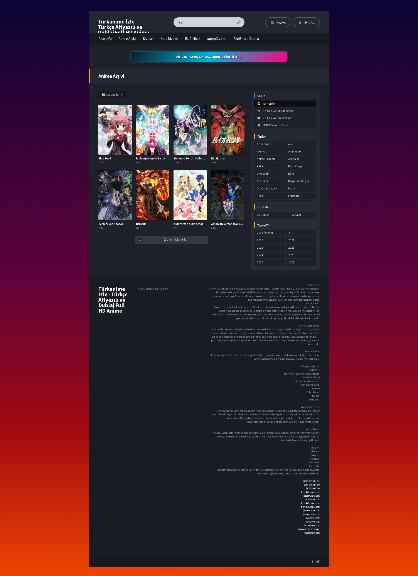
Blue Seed (104, 158)
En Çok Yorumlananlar (277, 118)
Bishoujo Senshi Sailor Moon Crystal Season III (203, 158)
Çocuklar (262, 181)
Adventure (264, 144)
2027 (291, 262)
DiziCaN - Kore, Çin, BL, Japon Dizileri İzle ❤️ (209, 57)
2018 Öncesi (265, 233)
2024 (260, 255)
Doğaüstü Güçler (298, 181)
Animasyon (295, 151)
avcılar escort (312, 499)
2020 (260, 240)
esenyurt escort (311, 495)
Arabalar (293, 159)
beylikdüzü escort (310, 492)
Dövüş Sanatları (267, 188)
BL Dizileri (192, 38)
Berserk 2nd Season (111, 224)
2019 (291, 233)
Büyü (291, 174)
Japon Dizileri (216, 38)
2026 (260, 262)
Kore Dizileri (169, 38)
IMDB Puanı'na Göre (275, 125)
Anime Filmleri (266, 159)
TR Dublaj (263, 215)
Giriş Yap (309, 22)
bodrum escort (312, 525)
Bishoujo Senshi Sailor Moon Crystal (159, 158)
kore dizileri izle (311, 480)
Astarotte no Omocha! (188, 224)
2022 (260, 247)
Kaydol (281, 22)
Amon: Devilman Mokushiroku (230, 224)
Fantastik (294, 196)
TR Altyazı (294, 215)
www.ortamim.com (309, 529)
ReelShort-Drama (246, 38)
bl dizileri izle (313, 488)
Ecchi (260, 196)
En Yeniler (269, 103)
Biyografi (263, 174)
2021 (291, 240)
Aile (290, 144)
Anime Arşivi (127, 38)
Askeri (261, 166)
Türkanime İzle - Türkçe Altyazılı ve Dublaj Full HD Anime (123, 27)
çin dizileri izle (312, 484)
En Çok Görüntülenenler (278, 111)
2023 (291, 247)
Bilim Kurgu (295, 166)
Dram (291, 188)
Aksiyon (262, 151)
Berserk (141, 224)
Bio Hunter (218, 158)
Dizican (148, 38)
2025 (291, 255)
